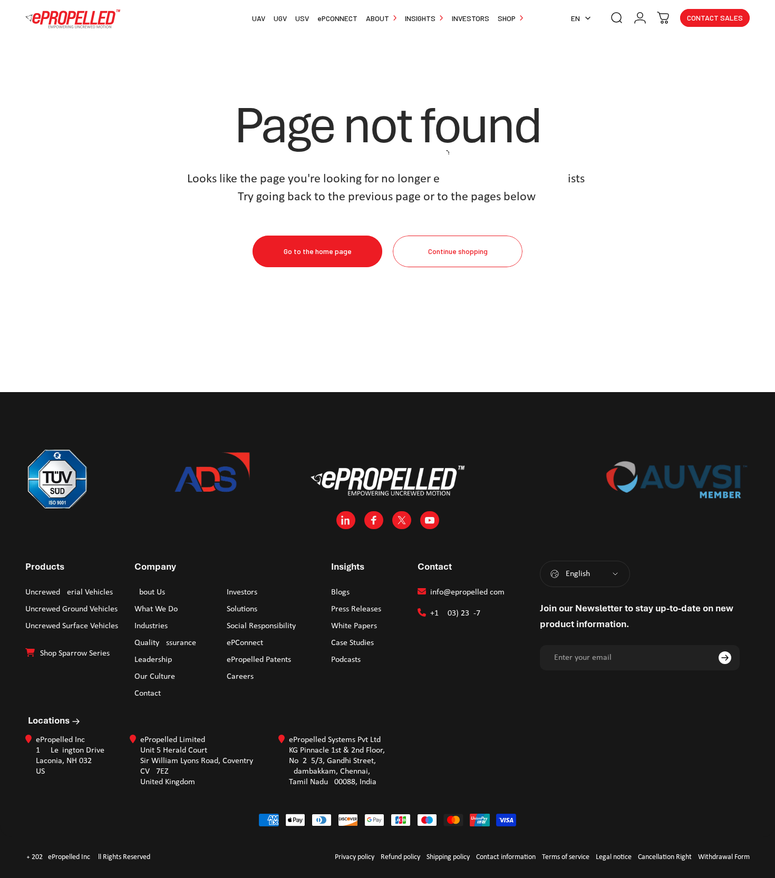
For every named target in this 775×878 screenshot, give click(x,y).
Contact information (506, 857)
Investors (242, 592)
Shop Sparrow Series (75, 653)
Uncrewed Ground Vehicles (71, 609)
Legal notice (614, 857)
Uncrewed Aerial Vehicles (69, 592)
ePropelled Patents (259, 660)
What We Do (156, 609)
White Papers (354, 626)
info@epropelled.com (467, 592)
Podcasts (346, 660)
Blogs (340, 592)
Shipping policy (448, 857)
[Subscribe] (725, 657)
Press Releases (356, 609)
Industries (151, 626)
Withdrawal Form (724, 857)
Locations (50, 720)
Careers (240, 676)
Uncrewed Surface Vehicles (71, 626)
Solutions (242, 609)
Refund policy (400, 857)
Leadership (153, 660)
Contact (147, 693)
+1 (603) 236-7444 (461, 613)
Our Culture (154, 676)
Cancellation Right (665, 857)
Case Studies (352, 643)
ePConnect (245, 643)
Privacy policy (354, 857)
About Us (149, 592)
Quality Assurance (165, 643)
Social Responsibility (261, 626)
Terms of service (565, 857)
